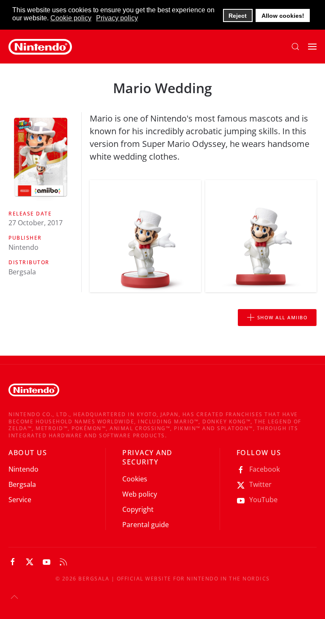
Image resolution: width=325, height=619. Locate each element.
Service (19, 499)
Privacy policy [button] (117, 18)
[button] (295, 47)
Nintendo (23, 469)
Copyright (138, 509)
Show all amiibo (282, 317)
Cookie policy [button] (70, 18)
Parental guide (145, 524)
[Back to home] (40, 47)
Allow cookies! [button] (283, 15)
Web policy (139, 494)
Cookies (134, 479)
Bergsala (22, 484)
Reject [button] (238, 15)
